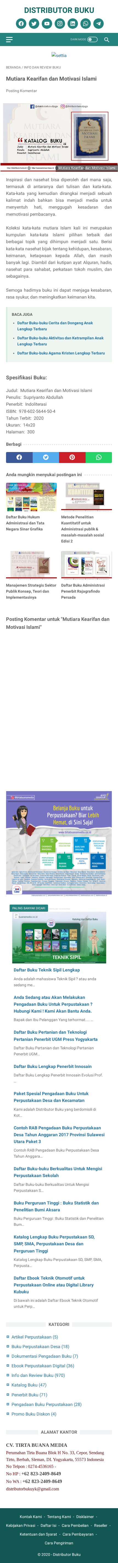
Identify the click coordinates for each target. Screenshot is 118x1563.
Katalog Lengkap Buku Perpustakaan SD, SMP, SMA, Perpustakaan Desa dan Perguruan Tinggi (54, 1243)
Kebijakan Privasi (20, 1525)
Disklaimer (85, 1516)
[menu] (9, 39)
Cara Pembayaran (78, 1534)
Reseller (100, 1525)
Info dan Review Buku (38, 1375)
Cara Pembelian (75, 1525)
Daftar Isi (48, 1525)
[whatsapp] (85, 24)
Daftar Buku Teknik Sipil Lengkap (47, 970)
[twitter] (33, 24)
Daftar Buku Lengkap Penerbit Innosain (53, 1066)
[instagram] (59, 24)
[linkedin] (72, 24)
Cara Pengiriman (59, 1543)
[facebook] (20, 24)
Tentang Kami (59, 1516)
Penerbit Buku (29, 1394)
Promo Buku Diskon (34, 1414)
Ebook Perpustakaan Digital (43, 1365)
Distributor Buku (59, 10)
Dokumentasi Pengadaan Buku (45, 1356)
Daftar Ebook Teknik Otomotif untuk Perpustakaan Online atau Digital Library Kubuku (54, 1284)
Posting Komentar (21, 91)
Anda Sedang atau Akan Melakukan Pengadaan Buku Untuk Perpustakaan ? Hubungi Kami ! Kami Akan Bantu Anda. (53, 1004)
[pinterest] (72, 457)
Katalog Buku (29, 1385)
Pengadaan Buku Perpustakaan (47, 1404)
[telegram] (98, 24)
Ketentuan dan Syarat (38, 1534)
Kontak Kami (31, 1516)
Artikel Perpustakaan (35, 1337)
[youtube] (46, 24)
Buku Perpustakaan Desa (40, 1346)
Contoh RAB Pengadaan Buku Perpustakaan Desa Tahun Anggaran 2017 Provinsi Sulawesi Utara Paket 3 (59, 1134)
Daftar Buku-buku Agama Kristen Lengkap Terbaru (61, 353)
